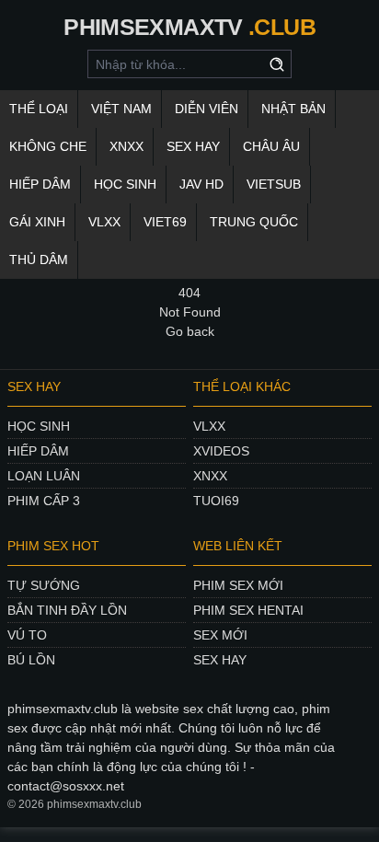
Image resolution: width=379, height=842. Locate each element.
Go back (190, 331)
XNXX (126, 146)
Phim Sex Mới (238, 585)
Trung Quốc (254, 221)
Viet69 (165, 221)
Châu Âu (271, 146)
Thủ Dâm (38, 259)
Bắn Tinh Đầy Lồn (67, 610)
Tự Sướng (43, 585)
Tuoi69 (216, 500)
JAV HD (201, 184)
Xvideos (221, 451)
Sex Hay (193, 146)
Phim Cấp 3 (43, 500)
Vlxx (209, 426)
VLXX (104, 221)
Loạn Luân (43, 475)
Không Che (47, 146)
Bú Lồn (31, 659)
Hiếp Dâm (40, 184)
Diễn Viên (206, 108)
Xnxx (210, 475)
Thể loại (38, 108)
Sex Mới (220, 635)
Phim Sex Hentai (248, 610)
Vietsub (274, 184)
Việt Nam (121, 108)
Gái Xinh (37, 221)
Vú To (27, 635)
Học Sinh (125, 184)
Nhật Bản (293, 108)
